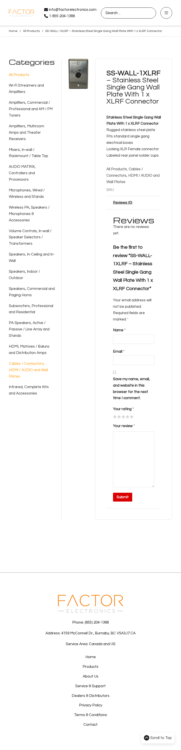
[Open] (166, 13)
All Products (31, 31)
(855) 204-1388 (97, 622)
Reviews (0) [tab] (122, 203)
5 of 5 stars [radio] (131, 416)
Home (13, 31)
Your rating (123, 409)
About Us (90, 676)
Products (90, 667)
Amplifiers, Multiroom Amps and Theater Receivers (26, 132)
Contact (90, 725)
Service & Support (90, 686)
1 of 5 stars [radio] (114, 416)
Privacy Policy (90, 705)
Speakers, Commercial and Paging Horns (32, 292)
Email (118, 352)
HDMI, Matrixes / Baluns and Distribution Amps (29, 349)
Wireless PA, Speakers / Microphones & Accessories (29, 214)
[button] (82, 64)
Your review (124, 426)
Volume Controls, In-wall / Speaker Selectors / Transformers (30, 237)
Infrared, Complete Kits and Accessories (29, 390)
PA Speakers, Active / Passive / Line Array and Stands (29, 329)
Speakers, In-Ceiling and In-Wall (32, 257)
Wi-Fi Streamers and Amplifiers (26, 88)
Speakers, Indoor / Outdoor (24, 275)
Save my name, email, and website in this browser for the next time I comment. (131, 388)
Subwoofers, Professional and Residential (31, 309)
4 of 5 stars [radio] (127, 416)
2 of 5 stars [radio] (119, 416)
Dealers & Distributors (90, 696)
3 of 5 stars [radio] (123, 416)
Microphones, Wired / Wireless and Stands (27, 193)
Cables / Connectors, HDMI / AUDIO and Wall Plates (28, 370)
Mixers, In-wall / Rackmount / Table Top (28, 153)
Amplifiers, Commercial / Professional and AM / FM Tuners (31, 109)
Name (119, 330)
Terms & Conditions (90, 715)
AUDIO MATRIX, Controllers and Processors (22, 173)
